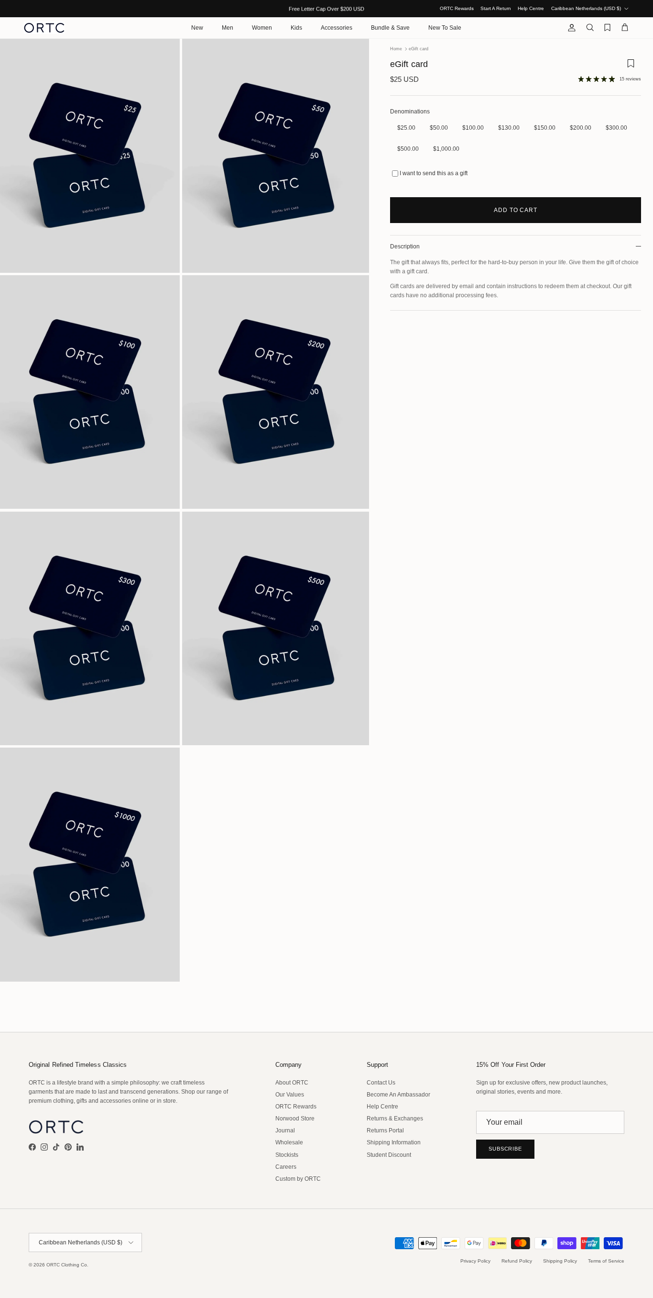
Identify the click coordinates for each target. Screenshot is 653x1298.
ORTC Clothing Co (66, 1264)
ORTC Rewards (457, 8)
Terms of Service (606, 1261)
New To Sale (444, 27)
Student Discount (389, 1155)
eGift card (418, 48)
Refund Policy (516, 1261)
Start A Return (495, 8)
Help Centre (531, 8)
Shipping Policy (560, 1261)
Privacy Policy (475, 1261)
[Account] (570, 27)
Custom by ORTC (298, 1178)
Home (396, 48)
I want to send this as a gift (434, 173)
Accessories (336, 27)
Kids (296, 27)
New (197, 27)
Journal (285, 1130)
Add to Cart (516, 210)
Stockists (286, 1155)
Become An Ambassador (398, 1094)
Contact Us (381, 1082)
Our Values (289, 1094)
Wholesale (289, 1142)
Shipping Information (394, 1142)
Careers (285, 1167)
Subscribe (505, 1149)
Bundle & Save (390, 27)
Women (262, 27)
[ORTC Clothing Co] (44, 28)
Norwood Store (295, 1118)
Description (405, 246)
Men (227, 27)
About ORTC (291, 1082)
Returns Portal (385, 1130)
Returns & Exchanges (395, 1118)
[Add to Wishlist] (630, 66)
